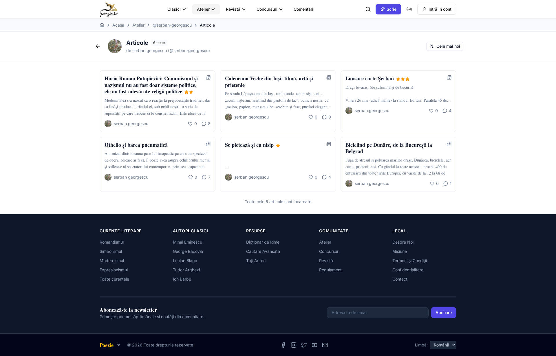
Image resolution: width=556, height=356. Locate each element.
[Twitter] (304, 345)
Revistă (233, 9)
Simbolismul (111, 251)
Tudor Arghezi (186, 269)
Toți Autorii (256, 260)
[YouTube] (314, 345)
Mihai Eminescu (187, 242)
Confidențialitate (407, 269)
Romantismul (112, 242)
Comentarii (304, 9)
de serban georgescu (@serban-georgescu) (168, 50)
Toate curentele (114, 279)
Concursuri (267, 9)
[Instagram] (294, 345)
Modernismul (112, 260)
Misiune (399, 251)
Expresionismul (114, 269)
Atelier (203, 9)
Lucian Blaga (185, 260)
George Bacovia (188, 251)
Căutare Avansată (263, 251)
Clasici (174, 9)
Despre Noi (403, 242)
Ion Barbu (182, 279)
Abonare (444, 312)
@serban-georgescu (172, 25)
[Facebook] (283, 345)
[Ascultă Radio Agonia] (409, 9)
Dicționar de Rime (262, 242)
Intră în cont (440, 9)
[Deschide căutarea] (368, 9)
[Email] (325, 345)
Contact (399, 279)
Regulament (330, 269)
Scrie (391, 9)
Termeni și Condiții (409, 260)
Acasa (118, 25)
